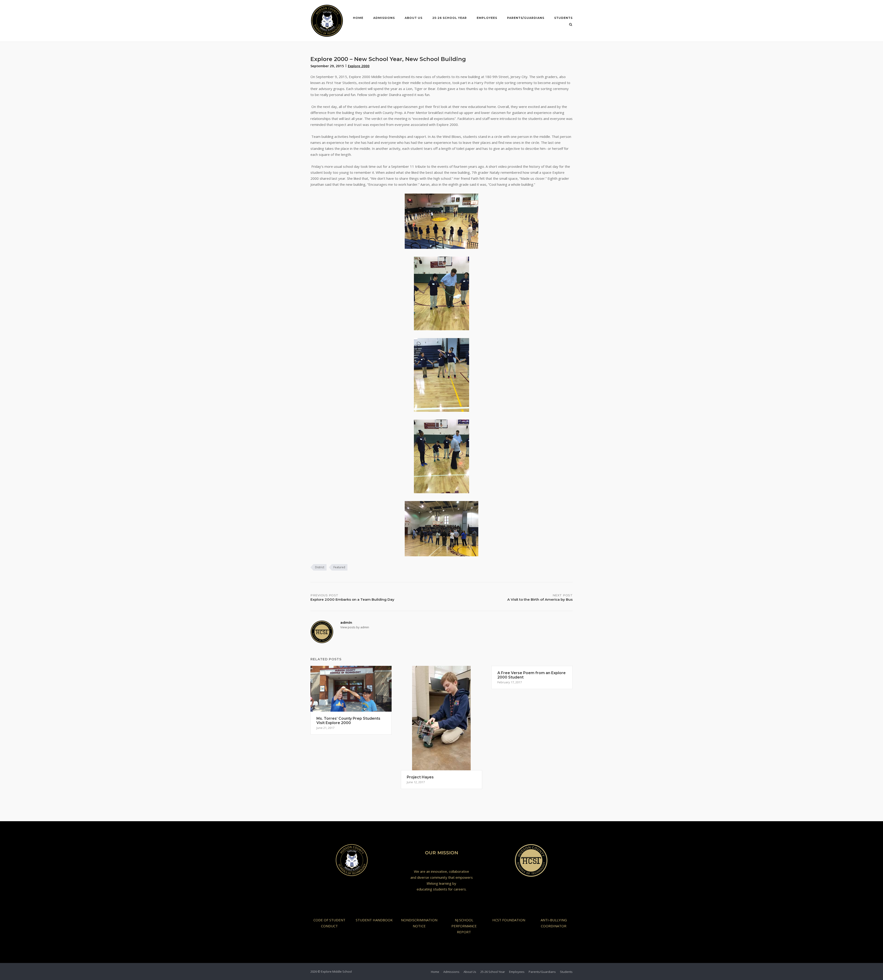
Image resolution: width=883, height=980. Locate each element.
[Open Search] (571, 25)
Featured (339, 567)
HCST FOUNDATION (508, 920)
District (319, 567)
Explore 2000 (359, 66)
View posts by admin (354, 627)
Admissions (384, 18)
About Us (413, 18)
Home (358, 18)
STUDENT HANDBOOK (374, 920)
